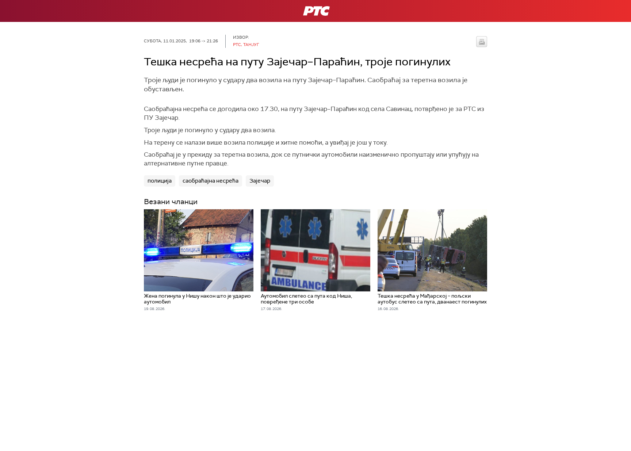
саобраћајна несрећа (210, 180)
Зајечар (259, 180)
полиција (160, 180)
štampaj (481, 41)
